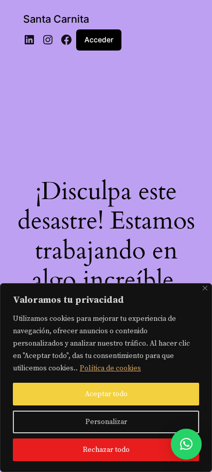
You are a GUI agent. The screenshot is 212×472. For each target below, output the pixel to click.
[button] (186, 444)
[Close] (205, 288)
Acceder (98, 39)
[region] (106, 377)
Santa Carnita (56, 19)
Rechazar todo (106, 449)
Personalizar (106, 422)
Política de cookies (110, 368)
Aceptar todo (106, 394)
